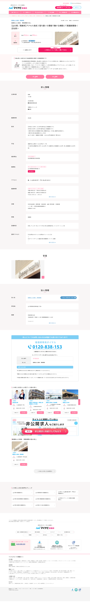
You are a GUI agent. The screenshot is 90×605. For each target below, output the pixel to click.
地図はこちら (31, 40)
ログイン (77, 7)
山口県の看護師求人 (18, 492)
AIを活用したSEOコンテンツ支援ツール (38, 573)
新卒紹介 (32, 577)
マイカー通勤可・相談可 (41, 166)
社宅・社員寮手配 (41, 583)
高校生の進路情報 (12, 566)
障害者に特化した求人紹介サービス (15, 562)
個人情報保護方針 (40, 588)
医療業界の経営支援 (52, 579)
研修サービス (11, 583)
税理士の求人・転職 (61, 577)
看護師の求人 (11, 579)
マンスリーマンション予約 (25, 573)
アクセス (20, 588)
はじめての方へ (40, 12)
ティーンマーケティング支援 (46, 570)
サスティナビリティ (25, 588)
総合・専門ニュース (21, 570)
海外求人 (45, 560)
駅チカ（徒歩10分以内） (32, 166)
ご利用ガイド (28, 12)
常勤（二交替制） (40, 188)
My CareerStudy (54, 572)
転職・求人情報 (39, 560)
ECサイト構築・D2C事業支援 (44, 572)
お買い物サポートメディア (14, 573)
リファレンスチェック (50, 583)
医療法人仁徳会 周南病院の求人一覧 (36, 15)
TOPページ (15, 12)
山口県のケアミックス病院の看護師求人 (66, 498)
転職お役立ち (76, 12)
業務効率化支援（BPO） (19, 583)
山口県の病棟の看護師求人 (19, 505)
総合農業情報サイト (26, 572)
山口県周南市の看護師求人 (42, 492)
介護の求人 (45, 579)
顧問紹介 (67, 577)
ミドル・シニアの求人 (72, 560)
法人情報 (54, 76)
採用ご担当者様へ (66, 3)
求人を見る (24, 412)
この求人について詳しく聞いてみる (55, 49)
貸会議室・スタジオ (33, 583)
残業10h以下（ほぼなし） (32, 188)
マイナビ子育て (34, 572)
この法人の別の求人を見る (67, 297)
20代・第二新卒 (26, 577)
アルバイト (61, 560)
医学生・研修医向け (31, 560)
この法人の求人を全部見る (45, 471)
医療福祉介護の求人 (41, 562)
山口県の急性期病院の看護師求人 (21, 499)
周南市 (26, 15)
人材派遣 (10, 577)
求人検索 (52, 12)
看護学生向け (24, 560)
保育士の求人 (33, 579)
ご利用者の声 (64, 12)
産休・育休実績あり (31, 156)
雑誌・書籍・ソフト (71, 570)
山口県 (22, 15)
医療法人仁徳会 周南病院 (17, 20)
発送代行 (26, 583)
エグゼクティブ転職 (46, 577)
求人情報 (35, 76)
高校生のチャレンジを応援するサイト (33, 570)
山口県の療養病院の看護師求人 (43, 499)
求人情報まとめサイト (13, 570)
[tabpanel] (67, 40)
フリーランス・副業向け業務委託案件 (30, 562)
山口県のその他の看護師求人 (43, 505)
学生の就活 (11, 560)
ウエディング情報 (12, 572)
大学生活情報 (55, 570)
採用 (30, 588)
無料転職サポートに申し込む (63, 7)
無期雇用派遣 (39, 579)
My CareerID (60, 572)
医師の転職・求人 (26, 579)
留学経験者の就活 (17, 560)
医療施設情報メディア (68, 572)
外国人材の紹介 (60, 579)
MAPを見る (31, 171)
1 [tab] (66, 43)
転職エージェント (38, 577)
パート (65, 560)
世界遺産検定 (19, 572)
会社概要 (16, 588)
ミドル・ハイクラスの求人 (52, 560)
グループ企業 (34, 588)
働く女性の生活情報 (62, 570)
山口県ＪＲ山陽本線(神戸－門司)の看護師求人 (67, 492)
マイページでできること (76, 3)
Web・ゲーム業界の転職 (17, 577)
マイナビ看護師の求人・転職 (14, 15)
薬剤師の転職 (72, 577)
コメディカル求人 (19, 579)
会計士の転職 (53, 577)
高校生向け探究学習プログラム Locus (23, 566)
